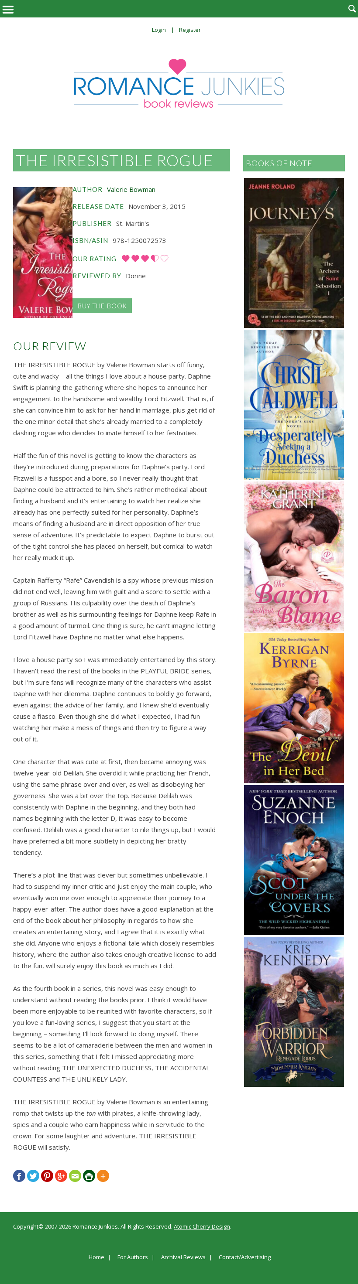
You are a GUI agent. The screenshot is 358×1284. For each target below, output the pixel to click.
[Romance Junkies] (179, 83)
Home (96, 1257)
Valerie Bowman (131, 189)
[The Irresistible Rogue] (42, 252)
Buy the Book (102, 305)
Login (159, 30)
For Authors (132, 1257)
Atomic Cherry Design (202, 1226)
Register (190, 30)
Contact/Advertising (245, 1257)
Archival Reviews (183, 1257)
